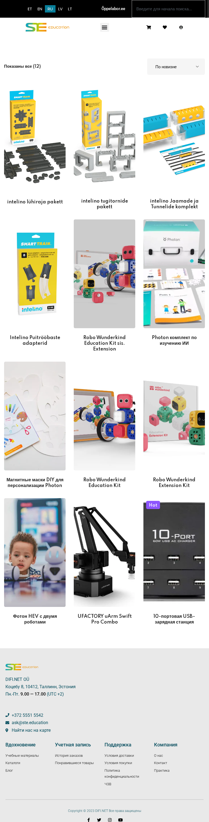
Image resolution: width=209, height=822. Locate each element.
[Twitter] (99, 820)
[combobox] (168, 9)
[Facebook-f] (89, 820)
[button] (104, 27)
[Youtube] (120, 820)
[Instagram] (110, 820)
